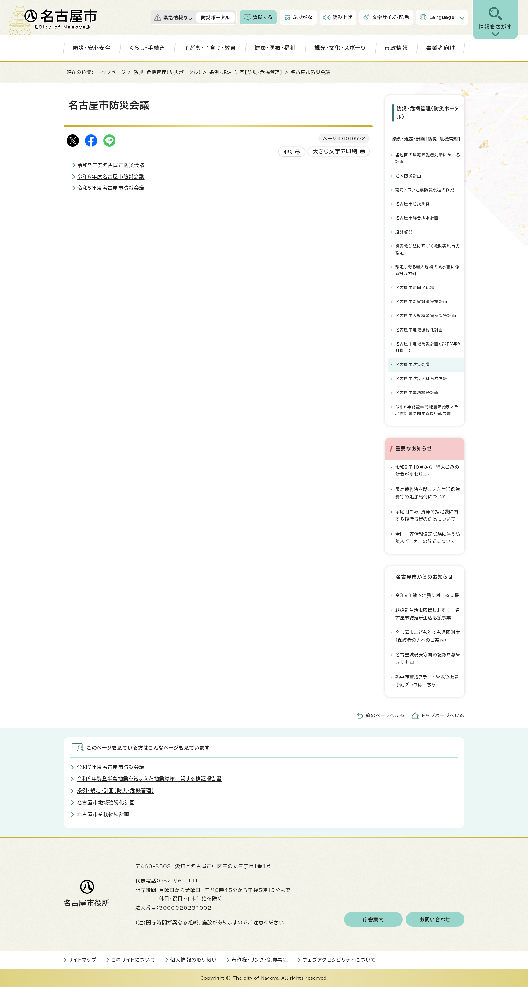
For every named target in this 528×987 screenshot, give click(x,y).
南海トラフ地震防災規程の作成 (425, 190)
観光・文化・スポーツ (340, 47)
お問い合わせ (435, 919)
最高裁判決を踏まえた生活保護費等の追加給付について (427, 493)
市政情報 (396, 47)
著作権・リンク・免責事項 (260, 959)
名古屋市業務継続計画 (417, 393)
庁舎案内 (373, 919)
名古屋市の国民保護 (415, 288)
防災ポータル (215, 17)
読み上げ (343, 17)
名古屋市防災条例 (412, 204)
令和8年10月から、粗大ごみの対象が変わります (427, 471)
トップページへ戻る (443, 715)
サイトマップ (82, 959)
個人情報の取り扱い (193, 959)
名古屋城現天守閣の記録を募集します (427, 658)
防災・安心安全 (92, 47)
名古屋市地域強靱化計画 (419, 330)
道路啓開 (404, 232)
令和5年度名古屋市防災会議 (111, 187)
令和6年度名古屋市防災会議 (111, 176)
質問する (263, 17)
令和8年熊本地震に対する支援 (427, 595)
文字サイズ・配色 (390, 17)
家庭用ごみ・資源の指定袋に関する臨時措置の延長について (426, 515)
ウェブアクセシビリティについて (339, 959)
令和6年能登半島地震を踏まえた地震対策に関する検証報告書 (427, 410)
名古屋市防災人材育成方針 (421, 379)
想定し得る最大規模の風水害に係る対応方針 (427, 270)
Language (442, 17)
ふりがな (303, 17)
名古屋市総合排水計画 (417, 218)
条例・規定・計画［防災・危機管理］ (246, 72)
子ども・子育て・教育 (210, 47)
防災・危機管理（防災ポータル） (167, 72)
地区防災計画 (408, 176)
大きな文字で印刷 (335, 151)
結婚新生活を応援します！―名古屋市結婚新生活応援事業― (427, 614)
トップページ (112, 72)
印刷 (287, 151)
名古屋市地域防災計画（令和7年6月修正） (427, 347)
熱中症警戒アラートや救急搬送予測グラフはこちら (427, 681)
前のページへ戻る (385, 715)
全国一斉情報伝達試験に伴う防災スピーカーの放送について (427, 538)
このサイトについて (133, 959)
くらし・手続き (147, 47)
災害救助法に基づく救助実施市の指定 (427, 249)
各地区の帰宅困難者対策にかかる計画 (427, 158)
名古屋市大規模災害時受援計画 (425, 316)
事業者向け (440, 47)
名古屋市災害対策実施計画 (421, 302)
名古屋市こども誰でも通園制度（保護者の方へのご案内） (427, 636)
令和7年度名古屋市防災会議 (111, 165)
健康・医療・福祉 (275, 47)
